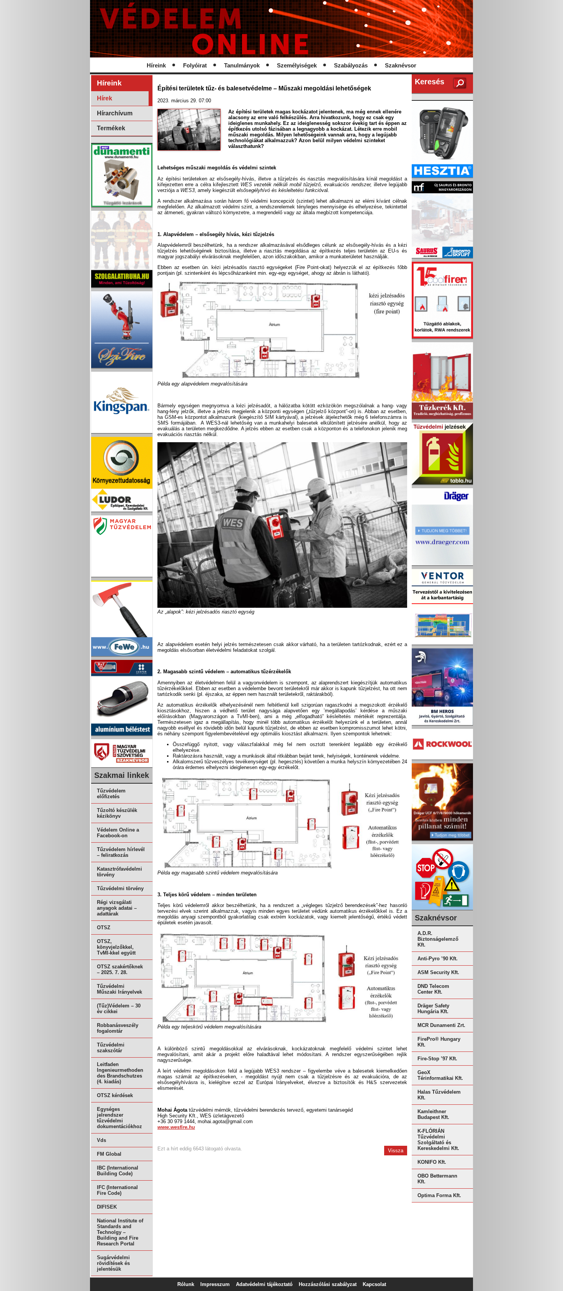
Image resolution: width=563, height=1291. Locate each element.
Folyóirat (195, 65)
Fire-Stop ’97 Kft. (437, 1058)
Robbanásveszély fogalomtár (117, 1028)
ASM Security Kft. (438, 972)
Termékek (111, 128)
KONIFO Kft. (431, 1162)
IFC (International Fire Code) (117, 1190)
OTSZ (103, 927)
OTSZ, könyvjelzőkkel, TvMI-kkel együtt (116, 947)
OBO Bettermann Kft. (437, 1178)
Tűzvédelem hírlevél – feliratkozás (121, 852)
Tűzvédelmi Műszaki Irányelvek (119, 989)
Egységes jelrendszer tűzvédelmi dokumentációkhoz (119, 1117)
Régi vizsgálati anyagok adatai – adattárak (117, 908)
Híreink (156, 65)
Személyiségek (297, 65)
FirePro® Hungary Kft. (438, 1042)
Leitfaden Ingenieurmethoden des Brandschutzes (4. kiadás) (120, 1072)
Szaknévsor (400, 65)
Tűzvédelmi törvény (120, 888)
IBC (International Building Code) (117, 1170)
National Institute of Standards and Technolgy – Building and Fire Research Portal (120, 1232)
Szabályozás (351, 65)
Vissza (395, 1150)
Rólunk (185, 1284)
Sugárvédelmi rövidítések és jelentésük (113, 1263)
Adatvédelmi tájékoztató (264, 1284)
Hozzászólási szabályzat (328, 1284)
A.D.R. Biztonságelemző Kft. (437, 939)
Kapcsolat (374, 1284)
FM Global (109, 1154)
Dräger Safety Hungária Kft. (433, 1008)
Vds (101, 1140)
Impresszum (215, 1284)
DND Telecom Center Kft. (433, 989)
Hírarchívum (115, 113)
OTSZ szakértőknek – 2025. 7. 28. (120, 969)
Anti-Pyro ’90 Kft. (437, 958)
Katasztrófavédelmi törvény (119, 872)
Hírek (104, 98)
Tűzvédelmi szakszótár (110, 1047)
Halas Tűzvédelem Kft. (439, 1095)
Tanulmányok (242, 65)
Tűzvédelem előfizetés (111, 793)
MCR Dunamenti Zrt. (441, 1025)
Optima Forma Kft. (439, 1195)
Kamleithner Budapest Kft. (433, 1114)
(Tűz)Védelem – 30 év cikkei (119, 1008)
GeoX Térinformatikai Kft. (440, 1075)
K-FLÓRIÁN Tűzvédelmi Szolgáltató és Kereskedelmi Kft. (438, 1139)
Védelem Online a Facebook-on (118, 832)
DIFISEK (107, 1207)
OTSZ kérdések (115, 1095)
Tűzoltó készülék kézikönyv (117, 813)
